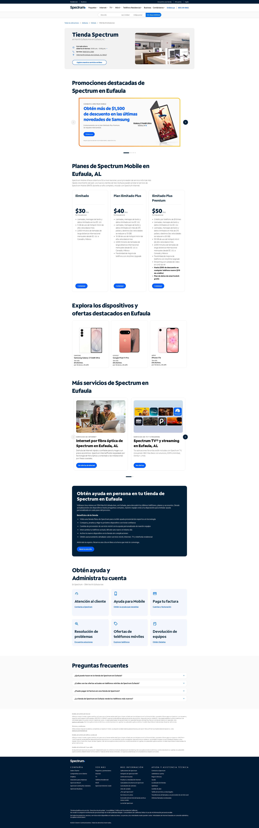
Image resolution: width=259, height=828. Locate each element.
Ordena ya (171, 8)
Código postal (139, 13)
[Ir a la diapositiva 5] (135, 152)
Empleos (73, 777)
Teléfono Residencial (101, 780)
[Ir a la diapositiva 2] (130, 152)
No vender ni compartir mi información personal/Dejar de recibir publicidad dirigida (96, 812)
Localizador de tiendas (159, 783)
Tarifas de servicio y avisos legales (162, 792)
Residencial (73, 2)
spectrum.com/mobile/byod (79, 730)
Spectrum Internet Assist (103, 786)
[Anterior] (73, 122)
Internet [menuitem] (103, 7)
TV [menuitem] (112, 7)
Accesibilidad (110, 810)
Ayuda (154, 780)
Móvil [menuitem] (118, 7)
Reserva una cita (85, 549)
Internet (98, 774)
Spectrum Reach (75, 783)
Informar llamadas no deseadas (161, 798)
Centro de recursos (126, 777)
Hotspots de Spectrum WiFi (129, 774)
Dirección (102, 13)
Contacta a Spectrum (158, 771)
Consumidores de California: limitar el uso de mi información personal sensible (148, 812)
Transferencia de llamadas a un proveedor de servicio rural (170, 795)
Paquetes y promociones (103, 771)
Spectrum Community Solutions (80, 786)
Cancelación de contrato (128, 786)
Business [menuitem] (147, 7)
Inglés (187, 2)
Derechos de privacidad (97, 810)
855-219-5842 (183, 8)
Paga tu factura (157, 777)
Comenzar (81, 286)
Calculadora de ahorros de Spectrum (132, 783)
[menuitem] (73, 2)
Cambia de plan (156, 789)
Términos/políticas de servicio (79, 810)
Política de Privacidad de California (126, 810)
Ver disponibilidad (153, 15)
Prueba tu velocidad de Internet (130, 780)
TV (96, 777)
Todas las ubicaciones (72, 23)
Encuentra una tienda (164, 2)
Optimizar (155, 786)
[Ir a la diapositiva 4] (133, 152)
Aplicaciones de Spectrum (128, 771)
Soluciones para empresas (78, 780)
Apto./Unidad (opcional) (127, 13)
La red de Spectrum (126, 803)
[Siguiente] (185, 122)
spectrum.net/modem (78, 722)
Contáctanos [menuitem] (159, 7)
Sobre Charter (74, 771)
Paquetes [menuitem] (93, 7)
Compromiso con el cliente (78, 774)
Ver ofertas (140, 465)
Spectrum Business (76, 789)
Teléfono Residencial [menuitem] (132, 7)
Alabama (85, 23)
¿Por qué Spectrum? (126, 792)
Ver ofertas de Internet (86, 465)
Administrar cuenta (158, 774)
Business (84, 2)
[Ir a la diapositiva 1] (126, 152)
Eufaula (93, 23)
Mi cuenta (178, 2)
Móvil (97, 783)
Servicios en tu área (126, 795)
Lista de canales (125, 789)
